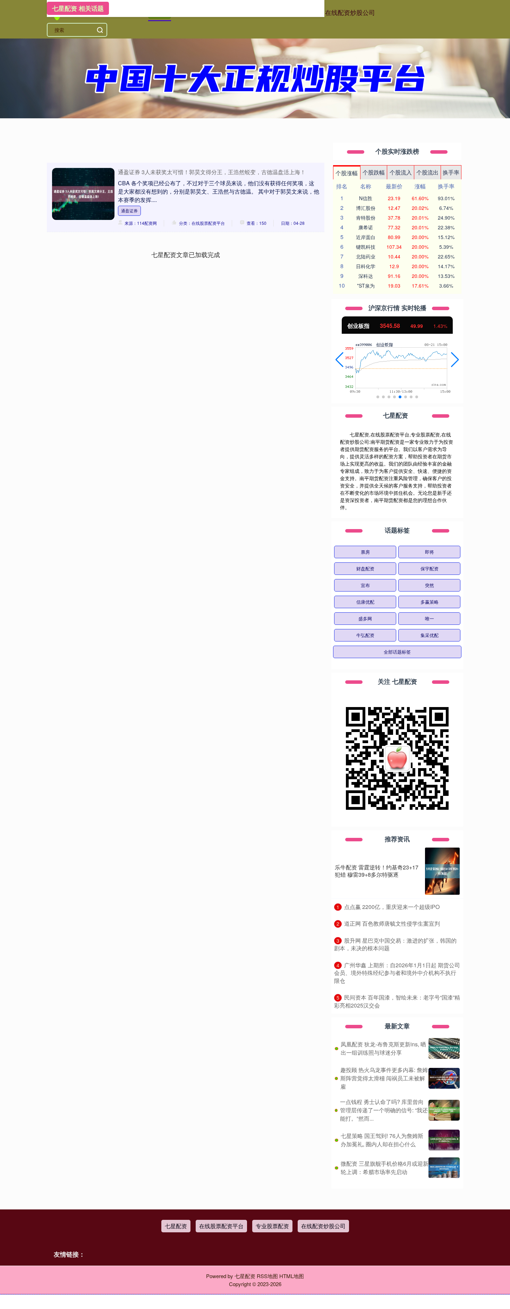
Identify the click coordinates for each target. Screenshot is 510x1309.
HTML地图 (291, 1276)
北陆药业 (365, 256)
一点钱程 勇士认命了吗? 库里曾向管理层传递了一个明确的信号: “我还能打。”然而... (384, 1110)
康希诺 (365, 227)
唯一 (429, 618)
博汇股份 (365, 207)
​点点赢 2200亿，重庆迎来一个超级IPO (392, 907)
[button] (339, 359)
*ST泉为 (366, 285)
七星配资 (176, 1226)
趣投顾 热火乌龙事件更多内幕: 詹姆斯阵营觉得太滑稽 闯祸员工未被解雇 (384, 1078)
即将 (429, 552)
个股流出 (427, 172)
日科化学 (365, 266)
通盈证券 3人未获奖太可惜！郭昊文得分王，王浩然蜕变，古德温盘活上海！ (212, 172)
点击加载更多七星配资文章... (186, 254)
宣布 (365, 585)
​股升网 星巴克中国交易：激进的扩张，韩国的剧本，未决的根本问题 (395, 944)
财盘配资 (365, 568)
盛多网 (365, 618)
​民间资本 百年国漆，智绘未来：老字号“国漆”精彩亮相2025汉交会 (397, 1001)
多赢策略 (429, 601)
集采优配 (429, 635)
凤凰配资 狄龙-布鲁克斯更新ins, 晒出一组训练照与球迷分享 (383, 1048)
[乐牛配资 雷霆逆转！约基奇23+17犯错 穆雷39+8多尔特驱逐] (442, 871)
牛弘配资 (365, 635)
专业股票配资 (272, 1226)
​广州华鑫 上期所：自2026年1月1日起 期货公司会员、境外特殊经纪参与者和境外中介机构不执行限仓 (397, 973)
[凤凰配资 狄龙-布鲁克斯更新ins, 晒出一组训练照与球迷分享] (444, 1048)
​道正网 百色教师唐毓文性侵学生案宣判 (392, 923)
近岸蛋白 (365, 236)
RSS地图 (267, 1276)
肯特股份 (365, 217)
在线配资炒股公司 (350, 12)
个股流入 (401, 172)
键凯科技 (365, 246)
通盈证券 (129, 210)
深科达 (365, 275)
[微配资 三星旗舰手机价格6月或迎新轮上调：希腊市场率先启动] (444, 1167)
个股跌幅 (374, 172)
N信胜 (365, 198)
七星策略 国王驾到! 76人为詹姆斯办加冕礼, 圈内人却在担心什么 (382, 1140)
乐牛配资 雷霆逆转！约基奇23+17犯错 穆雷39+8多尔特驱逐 (376, 870)
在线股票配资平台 (221, 1226)
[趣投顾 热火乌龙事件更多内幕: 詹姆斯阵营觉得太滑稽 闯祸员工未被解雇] (444, 1078)
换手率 (451, 172)
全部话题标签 (397, 651)
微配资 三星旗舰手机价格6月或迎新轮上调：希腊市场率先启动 (384, 1167)
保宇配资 (429, 568)
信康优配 (365, 601)
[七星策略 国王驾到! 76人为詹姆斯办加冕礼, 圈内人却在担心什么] (444, 1140)
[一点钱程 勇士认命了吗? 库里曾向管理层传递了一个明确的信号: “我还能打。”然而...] (444, 1110)
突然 (429, 585)
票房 (365, 552)
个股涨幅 (346, 173)
